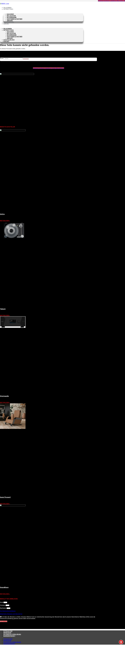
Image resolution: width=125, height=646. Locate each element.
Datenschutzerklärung (12, 634)
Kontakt (6, 23)
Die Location (11, 16)
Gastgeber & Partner (14, 19)
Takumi (3, 309)
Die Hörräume (11, 17)
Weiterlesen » (5, 220)
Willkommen (7, 28)
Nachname (3, 608)
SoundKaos (4, 587)
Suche (1, 58)
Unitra (2, 214)
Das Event (10, 14)
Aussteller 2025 (9, 40)
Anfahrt (10, 38)
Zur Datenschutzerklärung (7, 611)
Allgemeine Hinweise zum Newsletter (11, 614)
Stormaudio (4, 396)
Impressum (7, 633)
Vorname (3, 605)
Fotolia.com (7, 631)
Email (1, 602)
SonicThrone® (5, 497)
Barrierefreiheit (9, 636)
